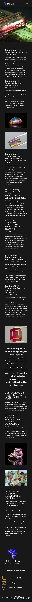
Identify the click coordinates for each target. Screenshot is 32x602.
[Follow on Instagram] (16, 596)
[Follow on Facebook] (13, 596)
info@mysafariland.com (17, 583)
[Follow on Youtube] (19, 596)
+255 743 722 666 (15, 578)
